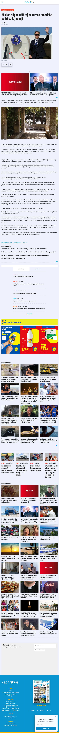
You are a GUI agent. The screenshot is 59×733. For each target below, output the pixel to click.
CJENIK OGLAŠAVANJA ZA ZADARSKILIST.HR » (10, 708)
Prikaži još (29, 314)
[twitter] (6, 65)
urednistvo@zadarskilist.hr (10, 716)
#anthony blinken (17, 242)
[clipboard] (10, 65)
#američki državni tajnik (6, 242)
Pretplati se (46, 728)
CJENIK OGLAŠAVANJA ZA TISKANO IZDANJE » (10, 710)
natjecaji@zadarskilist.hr (10, 707)
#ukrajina (25, 242)
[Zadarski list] (29, 2)
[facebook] (3, 65)
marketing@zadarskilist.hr (12, 705)
